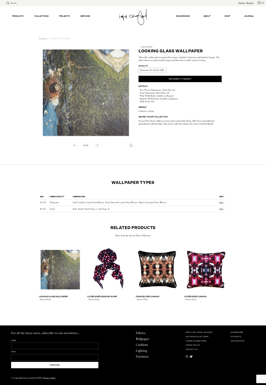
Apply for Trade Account (199, 332)
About (207, 16)
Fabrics (140, 333)
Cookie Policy (193, 345)
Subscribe (55, 365)
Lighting (141, 351)
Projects (64, 16)
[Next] (97, 145)
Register (250, 3)
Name (13, 340)
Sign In (241, 3)
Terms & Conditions (196, 341)
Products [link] (17, 16)
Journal (249, 16)
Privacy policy (49, 378)
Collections (41, 16)
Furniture (142, 356)
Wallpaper (43, 38)
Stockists (236, 337)
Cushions (142, 345)
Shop (227, 16)
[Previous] (75, 145)
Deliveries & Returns (197, 337)
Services (85, 16)
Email (13, 352)
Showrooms (183, 16)
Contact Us (192, 349)
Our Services (237, 341)
